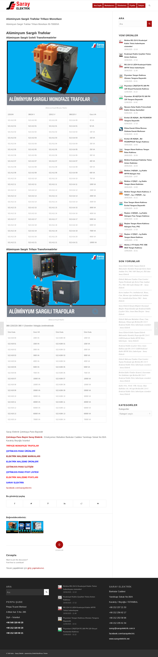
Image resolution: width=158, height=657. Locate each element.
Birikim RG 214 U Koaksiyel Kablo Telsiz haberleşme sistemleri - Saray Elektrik (135, 325)
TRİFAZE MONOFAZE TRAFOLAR (22, 446)
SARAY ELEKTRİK (15, 482)
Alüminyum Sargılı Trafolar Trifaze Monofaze (34, 18)
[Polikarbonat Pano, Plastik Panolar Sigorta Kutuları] (156, 328)
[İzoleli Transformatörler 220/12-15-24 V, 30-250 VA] (37, 527)
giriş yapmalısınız (36, 568)
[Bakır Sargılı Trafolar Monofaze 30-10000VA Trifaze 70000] (12, 527)
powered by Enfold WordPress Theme (36, 653)
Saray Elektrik (19, 653)
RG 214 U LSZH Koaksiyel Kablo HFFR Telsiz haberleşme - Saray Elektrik (134, 338)
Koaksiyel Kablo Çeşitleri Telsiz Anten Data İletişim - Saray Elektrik (135, 311)
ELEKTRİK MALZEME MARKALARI (23, 456)
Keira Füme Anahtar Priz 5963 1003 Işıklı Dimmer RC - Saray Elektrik (134, 285)
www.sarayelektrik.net (119, 639)
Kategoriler (124, 409)
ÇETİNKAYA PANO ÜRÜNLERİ (20, 451)
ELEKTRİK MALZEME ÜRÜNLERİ (22, 461)
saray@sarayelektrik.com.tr (122, 628)
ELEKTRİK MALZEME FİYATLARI (22, 477)
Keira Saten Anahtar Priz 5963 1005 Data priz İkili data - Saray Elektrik (135, 271)
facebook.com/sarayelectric (19, 488)
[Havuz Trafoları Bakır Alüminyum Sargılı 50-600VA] (25, 527)
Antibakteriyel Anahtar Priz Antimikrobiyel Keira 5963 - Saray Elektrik (133, 298)
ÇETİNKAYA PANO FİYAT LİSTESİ (22, 472)
